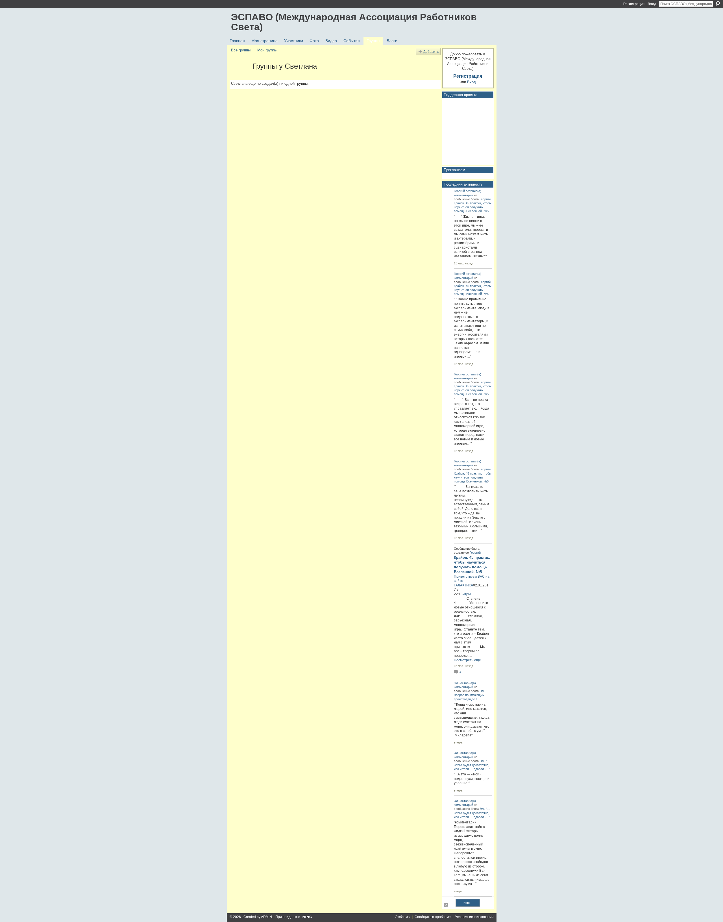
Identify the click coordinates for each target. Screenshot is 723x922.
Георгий (459, 191)
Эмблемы (402, 917)
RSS (446, 905)
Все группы (241, 50)
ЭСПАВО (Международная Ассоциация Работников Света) (354, 22)
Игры (467, 594)
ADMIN (266, 917)
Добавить (431, 51)
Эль (457, 683)
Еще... (467, 902)
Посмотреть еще (467, 660)
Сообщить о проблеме (433, 917)
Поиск (717, 3)
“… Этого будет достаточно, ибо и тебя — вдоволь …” (472, 765)
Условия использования (474, 917)
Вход (652, 4)
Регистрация (633, 4)
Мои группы (267, 50)
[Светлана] (240, 76)
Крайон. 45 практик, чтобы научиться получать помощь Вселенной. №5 (472, 207)
